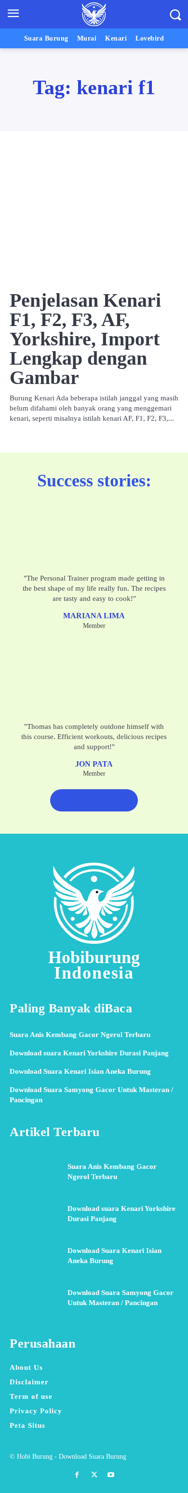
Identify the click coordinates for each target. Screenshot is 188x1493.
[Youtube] (111, 1475)
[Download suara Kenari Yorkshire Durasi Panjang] (35, 1213)
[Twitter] (94, 1475)
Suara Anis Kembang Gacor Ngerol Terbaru (80, 1034)
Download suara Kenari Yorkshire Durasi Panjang (89, 1053)
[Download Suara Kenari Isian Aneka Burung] (35, 1256)
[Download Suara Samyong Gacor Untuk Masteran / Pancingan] (35, 1298)
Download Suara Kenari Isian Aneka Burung (80, 1071)
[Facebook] (77, 1475)
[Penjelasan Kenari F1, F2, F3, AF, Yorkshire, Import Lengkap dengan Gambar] (94, 219)
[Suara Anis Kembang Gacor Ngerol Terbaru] (35, 1171)
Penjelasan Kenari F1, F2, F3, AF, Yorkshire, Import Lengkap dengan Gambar (85, 338)
